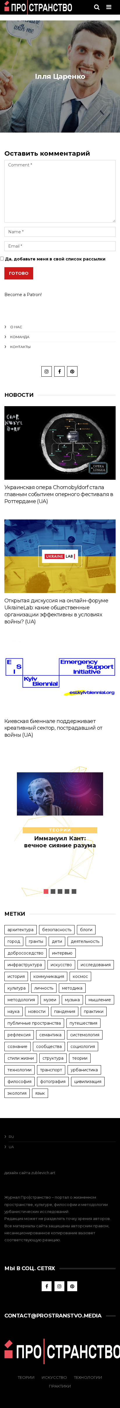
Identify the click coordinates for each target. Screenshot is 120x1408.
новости (36, 1011)
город (14, 941)
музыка (72, 999)
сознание (17, 1046)
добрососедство (25, 953)
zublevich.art (43, 1172)
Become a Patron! (23, 294)
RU (11, 1136)
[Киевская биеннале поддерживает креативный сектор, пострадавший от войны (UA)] (60, 677)
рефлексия (19, 1034)
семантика (50, 1034)
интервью (62, 953)
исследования (96, 964)
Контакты (20, 347)
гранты (36, 941)
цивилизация (87, 1081)
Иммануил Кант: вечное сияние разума (60, 842)
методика (72, 988)
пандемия (64, 1011)
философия (19, 1081)
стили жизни (21, 1058)
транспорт (51, 1069)
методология (21, 999)
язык (40, 1093)
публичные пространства (34, 1023)
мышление (100, 999)
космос (80, 976)
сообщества (49, 1046)
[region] (60, 826)
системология (84, 1034)
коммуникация (48, 976)
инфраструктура (25, 964)
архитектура (20, 929)
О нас (16, 327)
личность (43, 988)
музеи (50, 999)
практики (93, 1011)
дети (57, 941)
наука (14, 1011)
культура (17, 988)
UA (11, 1147)
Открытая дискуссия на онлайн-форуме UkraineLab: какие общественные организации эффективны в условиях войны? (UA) (56, 611)
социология (82, 1046)
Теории (26, 1377)
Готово (19, 273)
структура (53, 1058)
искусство (61, 964)
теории (60, 830)
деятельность (85, 941)
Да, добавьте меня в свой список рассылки (54, 259)
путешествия (83, 1023)
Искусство (54, 1377)
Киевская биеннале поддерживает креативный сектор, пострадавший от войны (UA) (53, 728)
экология (17, 1093)
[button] (46, 891)
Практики (60, 1386)
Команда (19, 337)
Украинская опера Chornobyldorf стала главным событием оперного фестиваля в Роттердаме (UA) (58, 494)
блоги (86, 929)
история (16, 976)
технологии (19, 1069)
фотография (53, 1081)
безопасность (56, 929)
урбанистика (84, 1069)
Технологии (88, 1377)
